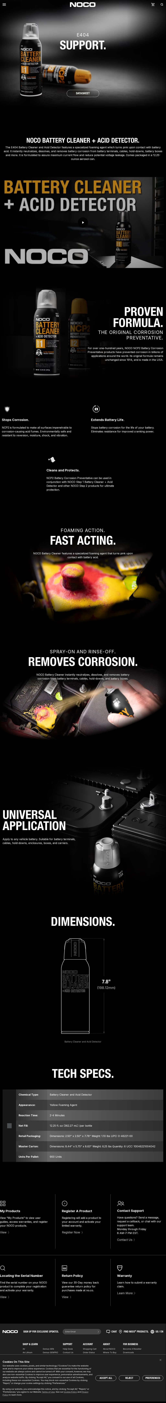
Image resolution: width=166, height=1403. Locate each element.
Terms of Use (48, 1392)
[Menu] (5, 4)
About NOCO (109, 1349)
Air (24, 1349)
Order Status (89, 1352)
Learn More (125, 1293)
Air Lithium (27, 1352)
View (3, 1232)
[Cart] (153, 4)
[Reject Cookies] (160, 1360)
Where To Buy (109, 1352)
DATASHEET (83, 93)
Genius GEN (48, 1349)
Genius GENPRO (50, 1352)
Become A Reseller (132, 1349)
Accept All (106, 1378)
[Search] (161, 4)
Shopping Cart (90, 1349)
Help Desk (68, 1349)
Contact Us (124, 1239)
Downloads (128, 1352)
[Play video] (83, 222)
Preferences (152, 1378)
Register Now (71, 1232)
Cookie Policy (70, 1392)
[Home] (83, 4)
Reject (129, 1378)
